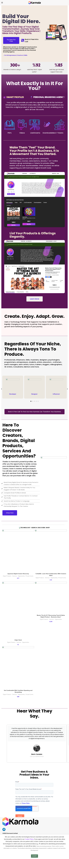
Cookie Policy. (29, 839)
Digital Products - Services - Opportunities (14, 576)
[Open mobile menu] (2, 2)
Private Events (29, 576)
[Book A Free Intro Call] (22, 40)
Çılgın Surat (18, 640)
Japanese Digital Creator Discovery (18, 573)
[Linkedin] (3, 829)
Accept (34, 856)
